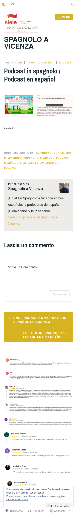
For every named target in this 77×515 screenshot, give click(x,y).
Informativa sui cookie (17, 499)
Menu (66, 17)
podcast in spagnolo (39, 157)
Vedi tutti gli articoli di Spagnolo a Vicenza (33, 220)
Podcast (65, 62)
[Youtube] (12, 4)
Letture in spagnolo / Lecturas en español (43, 335)
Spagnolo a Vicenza (26, 42)
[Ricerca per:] (72, 4)
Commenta (59, 294)
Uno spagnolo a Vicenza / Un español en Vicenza (40, 320)
